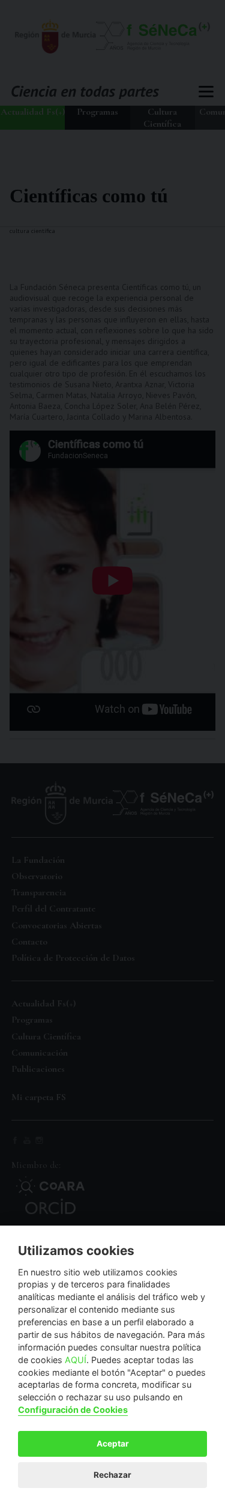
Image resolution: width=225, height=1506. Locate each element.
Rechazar (112, 1475)
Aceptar (113, 1443)
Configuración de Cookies (73, 1410)
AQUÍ (75, 1360)
